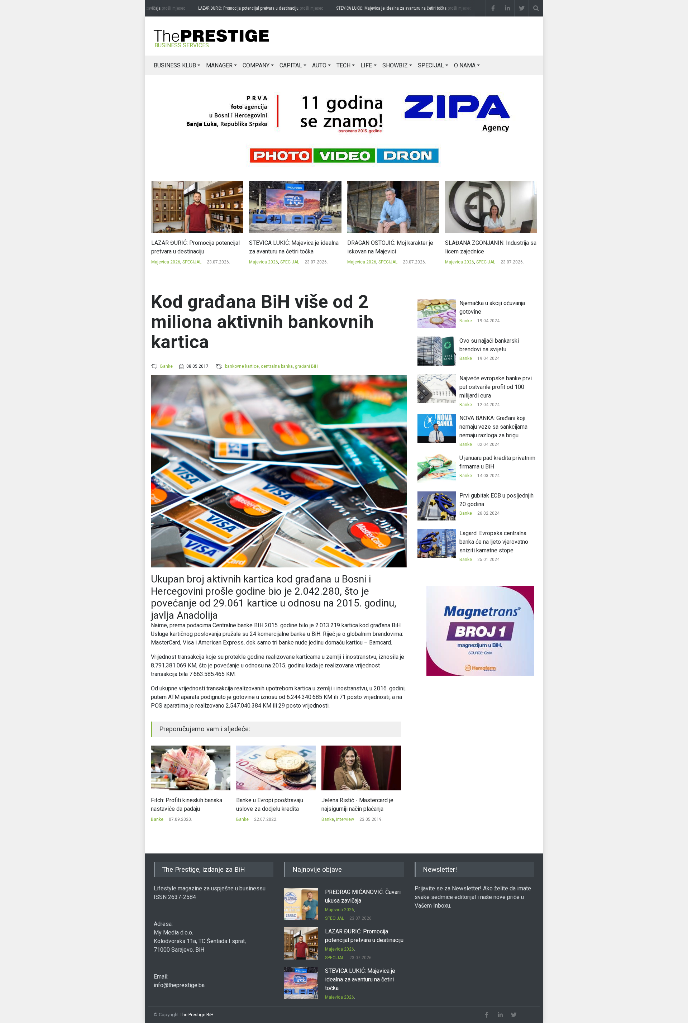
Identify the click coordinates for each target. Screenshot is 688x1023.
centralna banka (277, 366)
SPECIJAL (431, 65)
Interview (260, 819)
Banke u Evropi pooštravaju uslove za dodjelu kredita (184, 804)
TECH (343, 65)
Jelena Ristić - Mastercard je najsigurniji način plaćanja (272, 804)
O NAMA (465, 65)
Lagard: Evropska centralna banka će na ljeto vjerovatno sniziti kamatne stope (493, 542)
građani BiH (306, 366)
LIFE (366, 65)
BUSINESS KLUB (175, 65)
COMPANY (256, 65)
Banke (166, 366)
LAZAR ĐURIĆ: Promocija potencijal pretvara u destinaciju (245, 8)
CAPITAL (291, 65)
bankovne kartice (242, 366)
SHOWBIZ (395, 65)
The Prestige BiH (197, 1014)
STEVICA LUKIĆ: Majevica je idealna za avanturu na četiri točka (388, 8)
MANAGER (219, 65)
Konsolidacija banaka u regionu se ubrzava (359, 804)
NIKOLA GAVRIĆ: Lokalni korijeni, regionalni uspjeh (486, 247)
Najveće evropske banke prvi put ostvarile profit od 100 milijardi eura (495, 387)
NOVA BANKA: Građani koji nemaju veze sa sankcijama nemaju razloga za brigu (493, 427)
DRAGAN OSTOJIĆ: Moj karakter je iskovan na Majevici (292, 247)
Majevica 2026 (165, 262)
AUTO (319, 65)
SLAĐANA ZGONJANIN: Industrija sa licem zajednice (392, 247)
